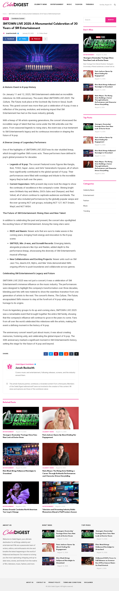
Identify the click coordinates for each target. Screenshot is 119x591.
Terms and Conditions (72, 582)
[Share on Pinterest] (56, 354)
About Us (29, 582)
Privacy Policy (54, 582)
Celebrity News (40, 4)
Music (69, 4)
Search (111, 19)
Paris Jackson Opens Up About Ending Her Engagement (59, 436)
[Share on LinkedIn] (61, 354)
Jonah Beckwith (11, 33)
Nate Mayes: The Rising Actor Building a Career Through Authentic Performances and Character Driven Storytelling (58, 473)
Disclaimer (88, 582)
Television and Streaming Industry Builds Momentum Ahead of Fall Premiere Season (59, 511)
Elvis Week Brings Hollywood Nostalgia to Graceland (19, 472)
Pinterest (37, 39)
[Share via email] (45, 39)
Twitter (24, 39)
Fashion (78, 4)
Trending (90, 4)
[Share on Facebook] (46, 354)
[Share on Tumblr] (71, 354)
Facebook (10, 39)
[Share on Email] (76, 354)
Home (5, 14)
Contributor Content (18, 18)
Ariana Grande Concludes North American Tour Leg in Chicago (20, 511)
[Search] (114, 4)
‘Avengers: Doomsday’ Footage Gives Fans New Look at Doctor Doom (20, 436)
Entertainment (56, 4)
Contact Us (41, 582)
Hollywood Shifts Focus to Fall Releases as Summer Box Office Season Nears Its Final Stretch (106, 561)
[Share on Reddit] (66, 354)
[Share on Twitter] (51, 354)
